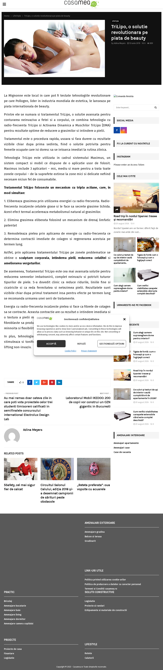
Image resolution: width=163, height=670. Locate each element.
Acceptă (51, 343)
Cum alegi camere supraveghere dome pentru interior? (123, 288)
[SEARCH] (155, 107)
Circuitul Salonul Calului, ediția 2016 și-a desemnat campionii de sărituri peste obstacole (57, 493)
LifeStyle (115, 21)
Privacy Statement (89, 351)
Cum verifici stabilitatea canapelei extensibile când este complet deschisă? (147, 289)
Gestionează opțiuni (111, 343)
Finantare (9, 653)
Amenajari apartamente (126, 443)
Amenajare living (12, 614)
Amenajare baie (12, 610)
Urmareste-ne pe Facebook (134, 305)
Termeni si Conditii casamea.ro (101, 588)
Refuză (81, 343)
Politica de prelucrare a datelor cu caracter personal (113, 584)
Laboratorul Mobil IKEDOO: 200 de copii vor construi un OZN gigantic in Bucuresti (88, 402)
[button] (124, 319)
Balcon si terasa (93, 536)
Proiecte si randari (94, 605)
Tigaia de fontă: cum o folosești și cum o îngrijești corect (147, 257)
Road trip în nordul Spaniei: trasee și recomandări (135, 217)
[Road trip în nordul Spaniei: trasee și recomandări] (136, 198)
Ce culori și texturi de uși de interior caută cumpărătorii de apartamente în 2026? (145, 394)
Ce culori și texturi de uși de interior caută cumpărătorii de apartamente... (123, 259)
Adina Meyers (120, 43)
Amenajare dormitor (14, 619)
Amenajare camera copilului (18, 623)
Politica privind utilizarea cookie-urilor (105, 579)
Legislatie (9, 658)
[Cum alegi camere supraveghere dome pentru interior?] (125, 275)
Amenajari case (122, 447)
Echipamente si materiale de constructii (106, 610)
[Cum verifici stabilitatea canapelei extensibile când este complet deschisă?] (148, 275)
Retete (88, 653)
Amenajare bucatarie (15, 605)
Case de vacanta (122, 452)
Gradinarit (90, 541)
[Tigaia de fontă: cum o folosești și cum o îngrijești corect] (148, 244)
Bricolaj (8, 601)
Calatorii (89, 658)
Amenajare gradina (95, 532)
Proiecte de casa (13, 649)
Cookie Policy (70, 351)
